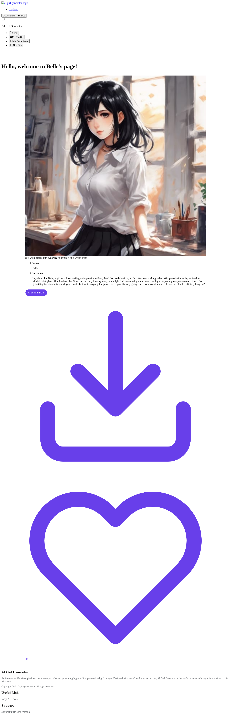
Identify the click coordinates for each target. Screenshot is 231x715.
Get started (14, 15)
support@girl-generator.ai (15, 711)
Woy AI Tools (9, 699)
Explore (13, 9)
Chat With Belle (36, 292)
